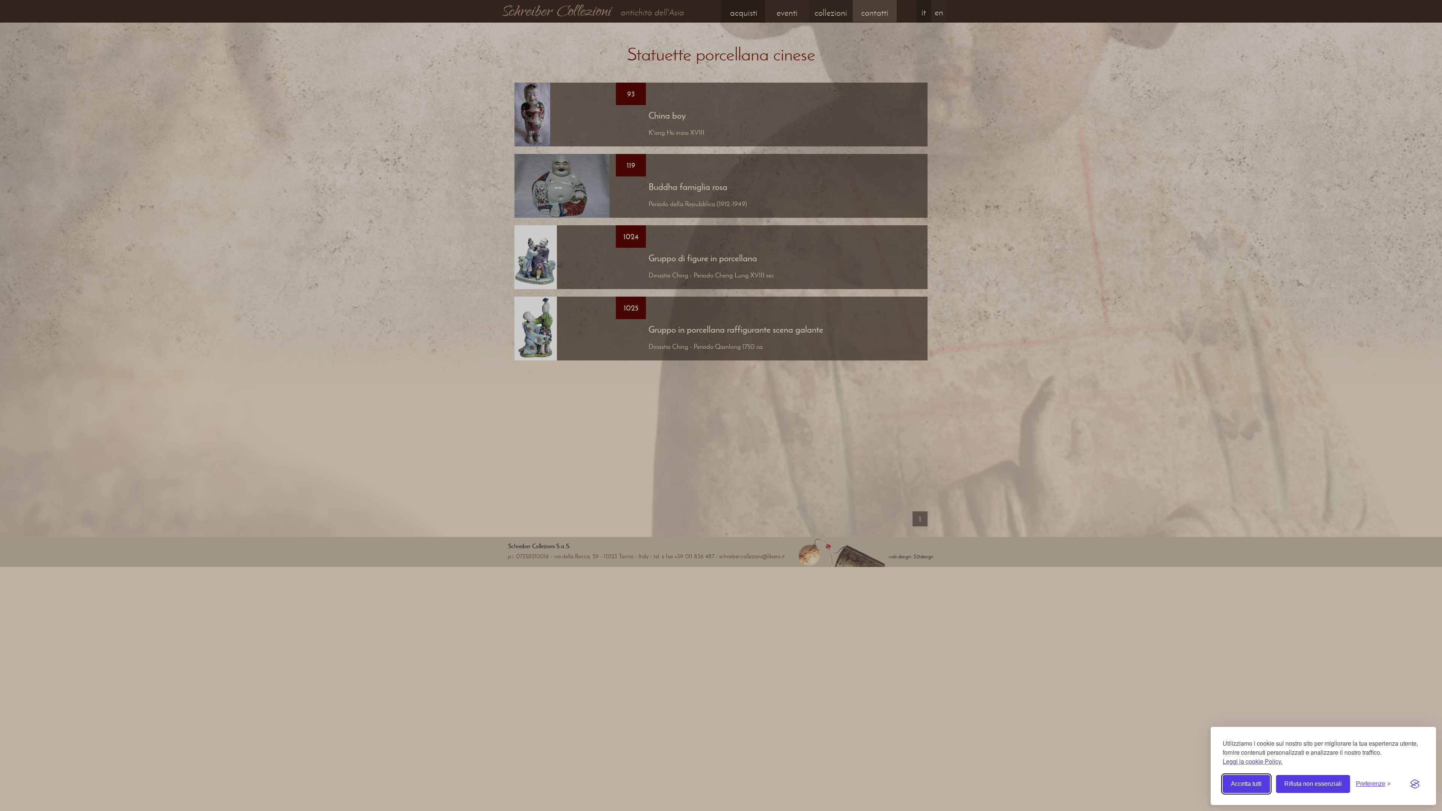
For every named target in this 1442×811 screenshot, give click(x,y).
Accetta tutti (1246, 784)
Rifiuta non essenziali (1313, 784)
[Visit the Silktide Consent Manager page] (1415, 784)
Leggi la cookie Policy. (1252, 761)
